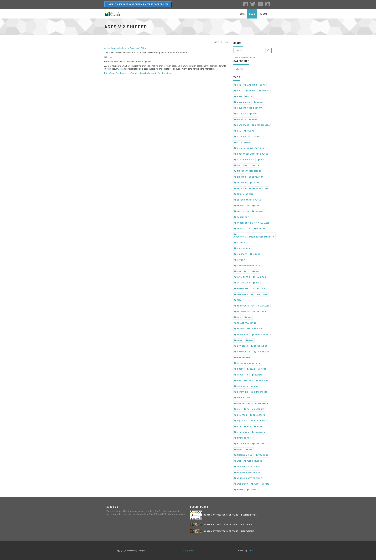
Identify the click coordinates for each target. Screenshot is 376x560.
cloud (250, 131)
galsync (262, 229)
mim (249, 317)
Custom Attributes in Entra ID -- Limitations (229, 531)
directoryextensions (248, 171)
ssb (238, 427)
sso (248, 427)
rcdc (263, 369)
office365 (242, 346)
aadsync (252, 85)
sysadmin (260, 444)
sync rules (243, 444)
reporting (242, 375)
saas (250, 381)
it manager (243, 283)
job (257, 283)
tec (250, 449)
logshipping (260, 294)
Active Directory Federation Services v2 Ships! (125, 48)
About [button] (264, 14)
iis (248, 271)
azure (259, 102)
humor (256, 254)
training (263, 455)
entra (255, 183)
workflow (242, 484)
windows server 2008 (248, 472)
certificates (262, 125)
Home (241, 14)
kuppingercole (245, 289)
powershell (243, 358)
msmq (239, 340)
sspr (259, 427)
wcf (238, 461)
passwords (262, 352)
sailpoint (264, 381)
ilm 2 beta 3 (243, 277)
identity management (248, 266)
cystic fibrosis (245, 160)
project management (248, 363)
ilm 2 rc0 (260, 277)
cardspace (242, 125)
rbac (252, 369)
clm (238, 131)
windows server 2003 (248, 467)
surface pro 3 (244, 438)
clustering (243, 143)
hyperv (240, 260)
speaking (262, 403)
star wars (242, 432)
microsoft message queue (251, 312)
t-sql (239, 449)
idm (238, 271)
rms (238, 381)
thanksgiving (244, 455)
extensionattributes (248, 200)
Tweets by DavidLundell (244, 57)
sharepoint (260, 392)
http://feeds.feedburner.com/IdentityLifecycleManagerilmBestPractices (137, 73)
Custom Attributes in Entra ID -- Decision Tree (230, 515)
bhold (255, 114)
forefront (242, 217)
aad (238, 85)
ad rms (265, 91)
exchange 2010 (244, 194)
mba (239, 300)
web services (254, 461)
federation (243, 206)
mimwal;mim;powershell (250, 329)
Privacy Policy (188, 551)
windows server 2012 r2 (249, 478)
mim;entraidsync (246, 323)
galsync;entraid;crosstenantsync (254, 237)
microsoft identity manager (253, 306)
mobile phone (262, 335)
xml (266, 484)
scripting (242, 392)
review (258, 375)
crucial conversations (250, 148)
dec (262, 160)
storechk (260, 432)
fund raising (243, 229)
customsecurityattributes (252, 154)
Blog (252, 14)
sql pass (241, 415)
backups (241, 114)
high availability (246, 248)
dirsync (241, 177)
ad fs (239, 91)
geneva (240, 243)
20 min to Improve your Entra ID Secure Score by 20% (138, 4)
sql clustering (255, 409)
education (257, 177)
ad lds (252, 91)
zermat (253, 490)
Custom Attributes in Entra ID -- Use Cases (228, 524)
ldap (262, 289)
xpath (240, 490)
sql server (258, 415)
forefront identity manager (253, 223)
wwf (256, 484)
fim (257, 206)
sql (238, 409)
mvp (251, 340)
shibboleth (243, 398)
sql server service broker (251, 421)
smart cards (244, 403)
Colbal (250, 551)
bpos (254, 119)
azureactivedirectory (249, 108)
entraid (241, 188)
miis (239, 317)
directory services (247, 165)
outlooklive (243, 352)
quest (240, 369)
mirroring (242, 335)
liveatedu (242, 294)
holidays (241, 254)
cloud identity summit (249, 137)
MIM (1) (239, 69)
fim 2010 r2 (242, 211)
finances (259, 211)
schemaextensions (247, 386)
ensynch (241, 183)
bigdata (241, 119)
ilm (257, 271)
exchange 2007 (259, 188)
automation (243, 102)
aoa (250, 97)
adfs (239, 97)
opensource (260, 346)
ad (264, 85)
